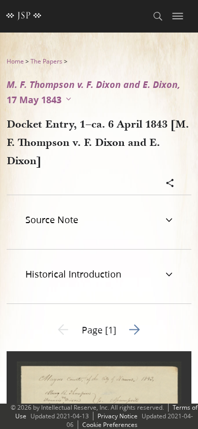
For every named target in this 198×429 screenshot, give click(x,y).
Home (15, 61)
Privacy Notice (117, 416)
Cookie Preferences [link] (110, 424)
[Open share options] (170, 184)
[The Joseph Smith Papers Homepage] (24, 16)
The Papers (46, 61)
